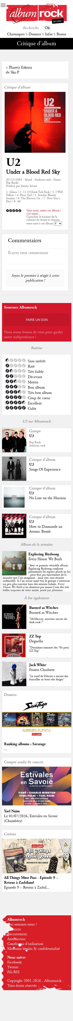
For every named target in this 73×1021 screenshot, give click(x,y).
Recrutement (17, 934)
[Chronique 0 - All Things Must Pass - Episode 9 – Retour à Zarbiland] (36, 860)
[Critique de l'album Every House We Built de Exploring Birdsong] (14, 574)
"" (36, 580)
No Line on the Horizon (47, 498)
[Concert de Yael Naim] (36, 804)
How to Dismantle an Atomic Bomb (45, 529)
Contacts (14, 929)
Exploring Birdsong (43, 554)
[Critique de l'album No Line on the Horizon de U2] (14, 508)
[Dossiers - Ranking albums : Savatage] (36, 737)
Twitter (12, 967)
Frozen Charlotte (42, 669)
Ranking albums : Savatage (25, 744)
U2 (13, 163)
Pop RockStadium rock (37, 443)
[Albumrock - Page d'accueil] (36, 22)
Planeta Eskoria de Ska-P (19, 70)
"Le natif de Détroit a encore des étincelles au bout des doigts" (48, 677)
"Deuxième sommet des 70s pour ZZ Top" (49, 649)
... (5, 749)
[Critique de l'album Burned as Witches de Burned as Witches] (14, 627)
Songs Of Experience (45, 469)
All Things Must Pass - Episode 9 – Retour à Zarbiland (31, 880)
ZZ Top (35, 636)
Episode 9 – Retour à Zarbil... (26, 887)
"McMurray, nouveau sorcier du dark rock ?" (48, 620)
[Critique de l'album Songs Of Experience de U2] (14, 479)
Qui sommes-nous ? (22, 924)
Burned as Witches (43, 607)
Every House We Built (45, 559)
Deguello (36, 641)
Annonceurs (16, 939)
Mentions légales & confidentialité (33, 948)
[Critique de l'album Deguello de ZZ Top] (14, 656)
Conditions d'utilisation (25, 943)
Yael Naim (12, 811)
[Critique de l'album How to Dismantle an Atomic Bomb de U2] (14, 537)
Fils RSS (13, 972)
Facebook (14, 962)
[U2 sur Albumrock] (14, 451)
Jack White (37, 665)
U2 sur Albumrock (36, 421)
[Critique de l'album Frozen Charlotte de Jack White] (14, 685)
